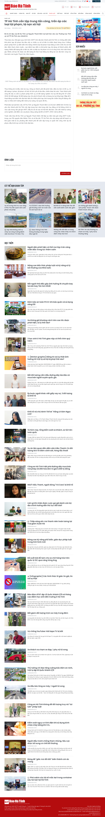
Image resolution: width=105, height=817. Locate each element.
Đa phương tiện (85, 7)
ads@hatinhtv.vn (96, 814)
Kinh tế (28, 13)
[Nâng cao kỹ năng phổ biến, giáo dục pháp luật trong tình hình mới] (15, 546)
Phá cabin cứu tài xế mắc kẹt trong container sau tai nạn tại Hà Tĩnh (49, 778)
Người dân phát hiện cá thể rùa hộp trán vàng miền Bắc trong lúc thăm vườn (48, 248)
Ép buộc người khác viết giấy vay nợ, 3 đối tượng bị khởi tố (90, 70)
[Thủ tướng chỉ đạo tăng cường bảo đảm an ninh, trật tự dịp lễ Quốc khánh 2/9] (15, 674)
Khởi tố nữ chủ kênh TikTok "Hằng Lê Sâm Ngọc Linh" (49, 413)
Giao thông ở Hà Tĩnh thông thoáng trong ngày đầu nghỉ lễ (38, 232)
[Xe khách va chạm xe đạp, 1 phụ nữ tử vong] (15, 656)
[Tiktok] (85, 1)
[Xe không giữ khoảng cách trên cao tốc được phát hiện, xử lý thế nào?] (15, 326)
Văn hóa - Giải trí (42, 13)
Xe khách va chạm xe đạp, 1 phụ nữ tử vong (90, 94)
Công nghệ (88, 13)
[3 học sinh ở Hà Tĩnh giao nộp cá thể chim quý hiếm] (15, 345)
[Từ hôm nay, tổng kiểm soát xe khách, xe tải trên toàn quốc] (15, 436)
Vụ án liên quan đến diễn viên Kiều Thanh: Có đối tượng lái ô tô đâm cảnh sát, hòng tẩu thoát (50, 449)
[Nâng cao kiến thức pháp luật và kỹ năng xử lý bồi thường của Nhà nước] (15, 271)
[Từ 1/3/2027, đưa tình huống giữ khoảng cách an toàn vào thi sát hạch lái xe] (40, 196)
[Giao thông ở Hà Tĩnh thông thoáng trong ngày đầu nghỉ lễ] (40, 220)
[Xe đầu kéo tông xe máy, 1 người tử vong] (15, 692)
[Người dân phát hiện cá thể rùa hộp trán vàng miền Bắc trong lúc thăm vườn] (15, 253)
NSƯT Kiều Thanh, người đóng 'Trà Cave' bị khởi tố (50, 485)
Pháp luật (52, 13)
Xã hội (34, 13)
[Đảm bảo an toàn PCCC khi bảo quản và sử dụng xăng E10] (15, 308)
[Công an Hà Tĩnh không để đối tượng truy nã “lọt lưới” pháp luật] (15, 710)
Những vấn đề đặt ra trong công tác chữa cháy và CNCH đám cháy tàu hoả (64, 231)
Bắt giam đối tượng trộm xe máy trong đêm (47, 613)
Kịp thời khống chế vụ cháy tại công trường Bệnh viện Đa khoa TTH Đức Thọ (14, 232)
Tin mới (66, 7)
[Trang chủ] (6, 13)
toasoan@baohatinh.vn (94, 813)
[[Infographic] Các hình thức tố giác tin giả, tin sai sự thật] (15, 582)
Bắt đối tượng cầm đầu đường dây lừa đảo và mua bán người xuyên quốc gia (89, 79)
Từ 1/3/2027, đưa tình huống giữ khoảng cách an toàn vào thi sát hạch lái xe (40, 208)
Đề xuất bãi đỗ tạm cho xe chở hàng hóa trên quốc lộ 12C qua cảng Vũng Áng (48, 559)
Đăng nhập (97, 1)
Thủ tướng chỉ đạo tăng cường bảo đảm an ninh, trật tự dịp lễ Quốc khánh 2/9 (50, 669)
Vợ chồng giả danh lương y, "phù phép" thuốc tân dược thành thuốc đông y (88, 208)
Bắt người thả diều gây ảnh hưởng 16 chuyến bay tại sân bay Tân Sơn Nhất (50, 285)
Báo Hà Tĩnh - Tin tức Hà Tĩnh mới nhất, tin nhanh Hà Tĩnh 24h (21, 7)
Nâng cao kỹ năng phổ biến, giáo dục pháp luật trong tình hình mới (49, 541)
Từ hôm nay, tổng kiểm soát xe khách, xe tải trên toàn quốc (49, 431)
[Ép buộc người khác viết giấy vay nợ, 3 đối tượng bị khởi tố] (15, 399)
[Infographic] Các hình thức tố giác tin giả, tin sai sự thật (50, 577)
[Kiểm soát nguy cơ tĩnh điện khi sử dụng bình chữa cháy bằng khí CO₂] (15, 729)
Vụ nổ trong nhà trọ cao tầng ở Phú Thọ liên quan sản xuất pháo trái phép (15, 208)
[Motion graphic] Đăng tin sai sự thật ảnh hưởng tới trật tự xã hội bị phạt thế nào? (48, 358)
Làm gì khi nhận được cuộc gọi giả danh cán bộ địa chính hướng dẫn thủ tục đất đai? (49, 504)
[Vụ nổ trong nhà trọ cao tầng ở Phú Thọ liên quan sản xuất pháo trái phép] (16, 196)
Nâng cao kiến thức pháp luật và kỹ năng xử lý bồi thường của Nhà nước (48, 266)
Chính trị (21, 13)
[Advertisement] (38, 137)
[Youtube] (87, 1)
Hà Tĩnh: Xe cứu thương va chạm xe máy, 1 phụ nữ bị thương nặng (88, 231)
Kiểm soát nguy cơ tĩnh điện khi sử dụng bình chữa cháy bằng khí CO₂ (48, 724)
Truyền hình (97, 7)
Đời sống (81, 13)
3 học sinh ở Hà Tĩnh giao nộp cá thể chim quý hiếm (48, 340)
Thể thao (59, 13)
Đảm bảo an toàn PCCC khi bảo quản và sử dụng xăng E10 (50, 303)
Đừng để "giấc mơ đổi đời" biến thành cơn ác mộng (48, 760)
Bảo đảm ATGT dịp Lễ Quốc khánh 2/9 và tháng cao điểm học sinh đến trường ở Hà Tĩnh (49, 595)
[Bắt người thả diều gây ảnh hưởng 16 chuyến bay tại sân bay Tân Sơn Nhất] (15, 290)
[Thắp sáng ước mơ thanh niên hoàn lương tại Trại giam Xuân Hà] (15, 527)
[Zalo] (89, 1)
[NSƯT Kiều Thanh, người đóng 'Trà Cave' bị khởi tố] (15, 491)
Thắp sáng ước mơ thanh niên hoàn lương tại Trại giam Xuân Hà (49, 522)
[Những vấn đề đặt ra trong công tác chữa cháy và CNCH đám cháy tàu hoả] (65, 220)
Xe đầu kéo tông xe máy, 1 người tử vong (90, 87)
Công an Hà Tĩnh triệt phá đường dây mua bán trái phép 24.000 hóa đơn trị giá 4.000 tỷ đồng (89, 61)
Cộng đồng (96, 13)
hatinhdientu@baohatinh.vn (93, 811)
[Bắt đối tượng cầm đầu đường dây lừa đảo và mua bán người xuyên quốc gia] (15, 381)
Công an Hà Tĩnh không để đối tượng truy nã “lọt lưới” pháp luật (49, 705)
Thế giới (66, 13)
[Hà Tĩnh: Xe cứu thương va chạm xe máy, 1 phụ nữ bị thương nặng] (89, 220)
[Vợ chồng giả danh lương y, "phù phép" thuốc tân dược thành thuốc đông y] (89, 196)
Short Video (13, 13)
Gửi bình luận (65, 173)
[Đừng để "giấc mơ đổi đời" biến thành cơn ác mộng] (15, 765)
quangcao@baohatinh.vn (84, 814)
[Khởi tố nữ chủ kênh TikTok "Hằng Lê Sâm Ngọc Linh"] (15, 418)
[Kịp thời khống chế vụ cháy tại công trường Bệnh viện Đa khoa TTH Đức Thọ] (16, 220)
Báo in (75, 7)
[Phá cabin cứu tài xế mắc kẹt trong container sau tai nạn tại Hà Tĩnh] (15, 783)
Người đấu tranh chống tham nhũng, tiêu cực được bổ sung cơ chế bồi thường (48, 742)
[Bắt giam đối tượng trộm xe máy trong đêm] (15, 619)
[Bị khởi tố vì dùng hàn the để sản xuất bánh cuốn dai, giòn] (65, 196)
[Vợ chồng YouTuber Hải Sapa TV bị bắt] (15, 637)
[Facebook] (82, 1)
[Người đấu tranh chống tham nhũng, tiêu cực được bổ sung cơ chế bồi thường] (15, 747)
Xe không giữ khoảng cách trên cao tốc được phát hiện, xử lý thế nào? (48, 321)
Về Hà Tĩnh (73, 13)
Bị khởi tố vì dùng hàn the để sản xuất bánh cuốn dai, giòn (64, 207)
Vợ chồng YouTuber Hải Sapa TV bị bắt (45, 631)
